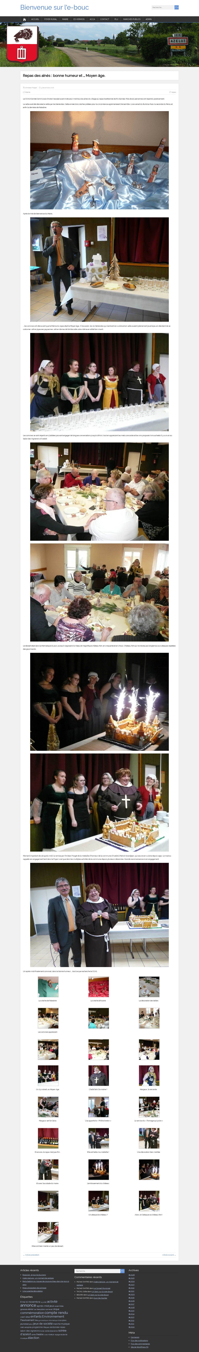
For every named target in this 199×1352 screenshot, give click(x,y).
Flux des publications (139, 1341)
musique (65, 1324)
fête (36, 1320)
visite (46, 1334)
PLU (116, 19)
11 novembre (33, 1301)
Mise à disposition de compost (34, 1288)
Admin (149, 19)
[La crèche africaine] (98, 997)
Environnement (53, 1316)
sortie (33, 1334)
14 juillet (44, 1302)
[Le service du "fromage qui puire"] (149, 1117)
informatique (53, 1320)
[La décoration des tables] (149, 997)
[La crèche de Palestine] (48, 997)
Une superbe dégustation (32, 1291)
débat (27, 1317)
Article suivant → (169, 1255)
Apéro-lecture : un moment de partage (38, 1278)
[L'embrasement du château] (98, 1179)
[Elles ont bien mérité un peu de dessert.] (48, 1242)
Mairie (65, 19)
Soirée (42, 1331)
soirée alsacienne (51, 1331)
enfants (36, 1316)
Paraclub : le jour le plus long (34, 1275)
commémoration (32, 1313)
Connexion (135, 1337)
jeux (31, 1324)
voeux (51, 1334)
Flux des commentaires (140, 1344)
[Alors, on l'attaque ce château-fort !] (149, 1211)
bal (35, 1309)
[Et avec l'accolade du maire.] (48, 1179)
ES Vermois (79, 19)
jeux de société (43, 1323)
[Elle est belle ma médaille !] (98, 1148)
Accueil (35, 19)
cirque (56, 1309)
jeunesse (24, 1324)
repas (174, 92)
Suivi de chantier (100, 1298)
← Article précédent (31, 1255)
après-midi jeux (45, 1305)
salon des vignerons (30, 1331)
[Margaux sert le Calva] (48, 1117)
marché (57, 1324)
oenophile (28, 1327)
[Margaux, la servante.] (149, 1085)
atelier (31, 1309)
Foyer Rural (50, 19)
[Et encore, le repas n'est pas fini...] (48, 1148)
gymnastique (43, 1320)
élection (33, 1338)
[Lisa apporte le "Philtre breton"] (98, 1117)
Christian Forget (31, 88)
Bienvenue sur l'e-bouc (54, 7)
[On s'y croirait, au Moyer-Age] (48, 1085)
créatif (22, 1317)
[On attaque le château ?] (98, 1211)
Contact (104, 19)
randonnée (55, 1327)
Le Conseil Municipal (102, 1288)
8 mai (22, 1302)
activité (52, 1301)
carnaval (49, 1309)
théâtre (39, 1334)
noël (22, 1327)
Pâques (46, 1327)
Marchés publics (131, 19)
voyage (57, 1335)
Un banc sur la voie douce (102, 1292)
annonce (28, 1305)
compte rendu (56, 1313)
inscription (62, 1320)
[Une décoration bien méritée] (149, 1148)
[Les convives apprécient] (48, 1028)
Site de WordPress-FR (139, 1347)
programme (37, 1327)
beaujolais (41, 1309)
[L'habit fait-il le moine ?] (98, 1085)
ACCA (92, 19)
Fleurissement (27, 1320)
